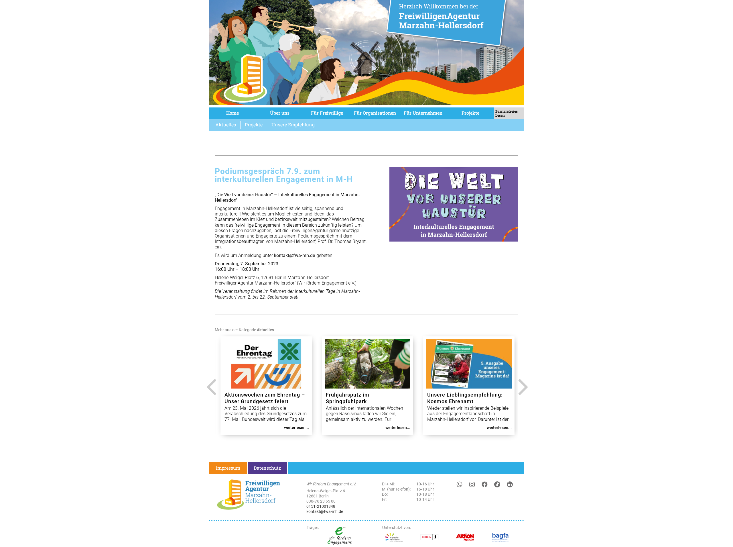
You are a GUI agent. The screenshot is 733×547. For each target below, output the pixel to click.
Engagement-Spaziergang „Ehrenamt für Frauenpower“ (362, 398)
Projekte (470, 113)
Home (232, 113)
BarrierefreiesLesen (506, 113)
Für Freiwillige (327, 113)
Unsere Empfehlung (293, 124)
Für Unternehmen (423, 113)
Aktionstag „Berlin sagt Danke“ (466, 395)
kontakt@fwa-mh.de (294, 255)
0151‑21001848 (320, 506)
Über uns (279, 113)
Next (521, 391)
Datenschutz (267, 468)
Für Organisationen (375, 113)
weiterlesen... (296, 427)
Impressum (228, 468)
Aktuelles (225, 124)
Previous (209, 391)
